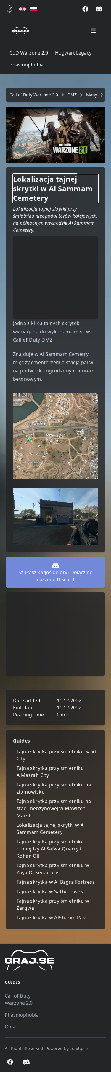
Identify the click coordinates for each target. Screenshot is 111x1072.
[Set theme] (11, 9)
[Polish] (33, 9)
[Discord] (99, 9)
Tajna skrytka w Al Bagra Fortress (56, 882)
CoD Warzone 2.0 (28, 53)
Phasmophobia (26, 64)
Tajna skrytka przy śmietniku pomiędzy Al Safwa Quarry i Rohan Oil (50, 848)
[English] (22, 9)
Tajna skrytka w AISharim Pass (52, 917)
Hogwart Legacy (73, 53)
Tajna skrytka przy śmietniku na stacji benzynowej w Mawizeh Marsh (54, 808)
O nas (11, 1026)
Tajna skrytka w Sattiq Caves (50, 891)
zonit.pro (79, 1048)
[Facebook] (85, 9)
